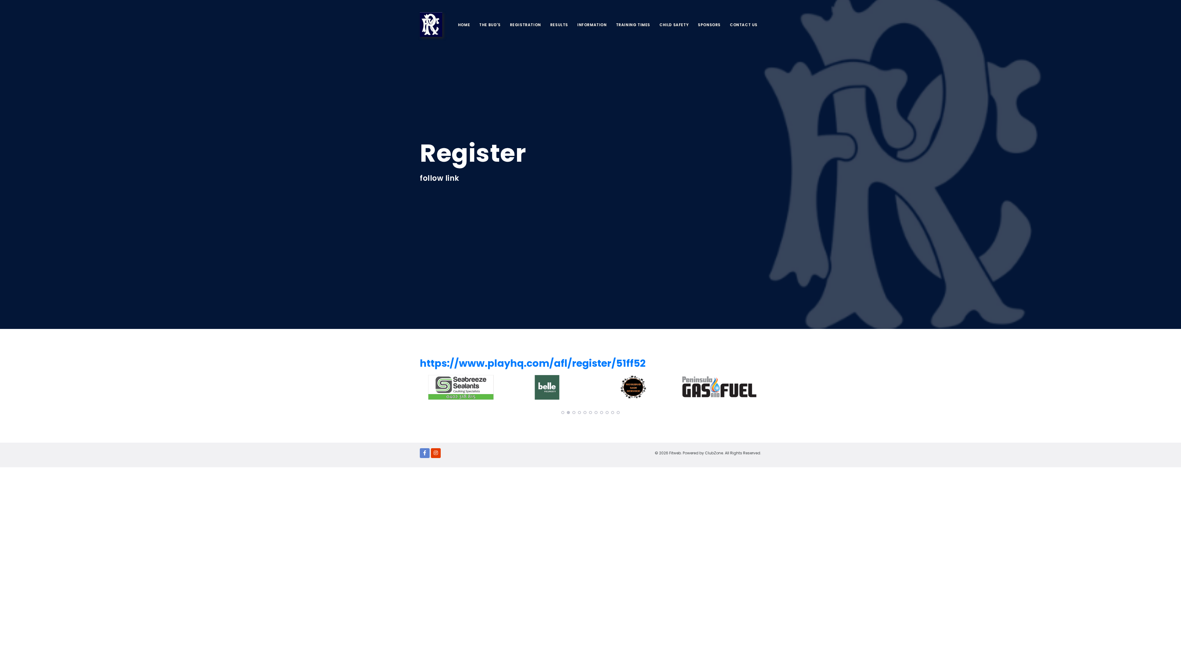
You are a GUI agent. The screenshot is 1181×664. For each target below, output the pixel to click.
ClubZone (714, 453)
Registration (525, 24)
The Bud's (489, 24)
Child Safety (674, 24)
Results (559, 24)
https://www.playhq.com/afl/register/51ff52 (533, 363)
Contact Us (744, 24)
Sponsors (709, 24)
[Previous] (426, 346)
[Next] (755, 346)
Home (464, 24)
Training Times (633, 24)
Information (592, 24)
